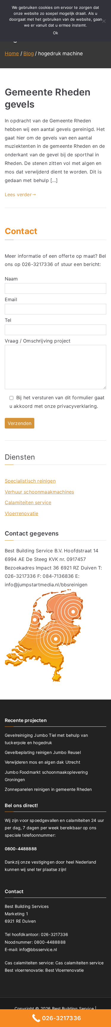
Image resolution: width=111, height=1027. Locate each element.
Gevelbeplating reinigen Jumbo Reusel (43, 752)
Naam (11, 279)
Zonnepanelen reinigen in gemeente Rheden (48, 789)
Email (11, 299)
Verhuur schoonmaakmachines (39, 492)
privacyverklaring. (77, 406)
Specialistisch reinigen (30, 481)
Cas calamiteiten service (79, 962)
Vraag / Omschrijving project (37, 341)
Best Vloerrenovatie (64, 970)
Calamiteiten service (28, 502)
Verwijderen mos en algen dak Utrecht (42, 762)
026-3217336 (37, 264)
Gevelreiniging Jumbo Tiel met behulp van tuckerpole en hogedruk (46, 739)
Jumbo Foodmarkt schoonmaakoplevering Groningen (46, 776)
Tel (8, 320)
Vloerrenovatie (21, 513)
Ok (55, 32)
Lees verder (18, 194)
